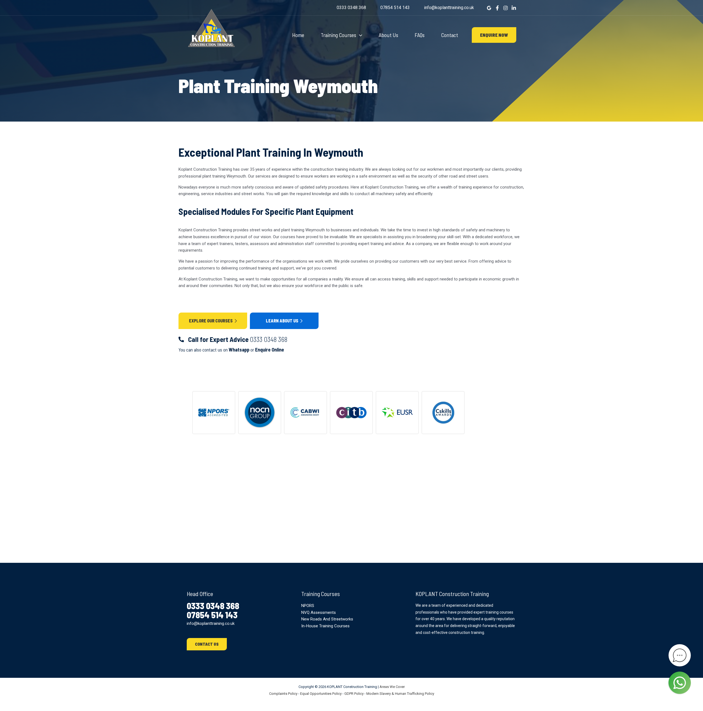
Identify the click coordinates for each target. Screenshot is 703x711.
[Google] (489, 7)
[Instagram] (505, 7)
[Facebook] (497, 7)
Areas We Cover (392, 687)
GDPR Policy (354, 694)
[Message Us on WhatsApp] (679, 682)
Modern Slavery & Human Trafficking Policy (400, 694)
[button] (359, 35)
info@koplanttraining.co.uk (449, 7)
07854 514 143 (395, 7)
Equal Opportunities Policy (321, 694)
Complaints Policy (283, 694)
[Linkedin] (513, 7)
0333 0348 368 (351, 7)
